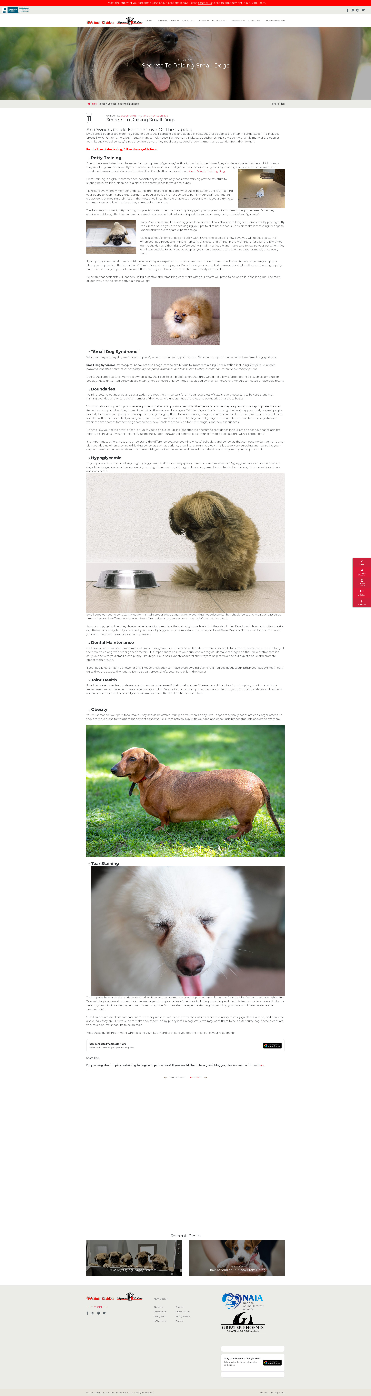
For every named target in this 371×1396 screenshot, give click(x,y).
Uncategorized (158, 115)
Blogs (125, 115)
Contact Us (236, 20)
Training (143, 115)
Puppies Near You (275, 20)
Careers (179, 1321)
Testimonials (160, 1311)
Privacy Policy (278, 1392)
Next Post (196, 1077)
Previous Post (178, 1077)
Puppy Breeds (183, 1316)
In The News (218, 20)
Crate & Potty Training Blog (207, 171)
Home (148, 20)
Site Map (264, 1392)
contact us (205, 2)
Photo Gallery (182, 1311)
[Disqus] (185, 1120)
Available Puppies (167, 20)
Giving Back (254, 20)
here (261, 1065)
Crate (133, 115)
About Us (187, 20)
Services (202, 20)
